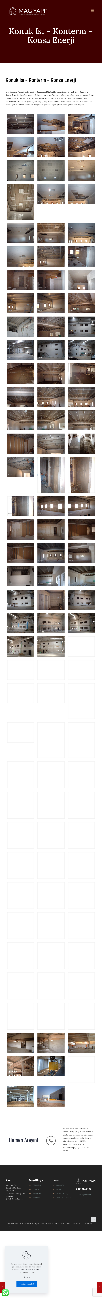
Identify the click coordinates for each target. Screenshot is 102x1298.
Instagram (37, 1195)
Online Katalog (62, 1195)
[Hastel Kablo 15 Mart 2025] (2, 1287)
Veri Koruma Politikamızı (31, 1269)
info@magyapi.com (83, 1196)
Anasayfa (60, 1187)
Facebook (36, 1199)
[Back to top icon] (93, 1222)
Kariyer (59, 1191)
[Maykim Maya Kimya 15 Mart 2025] (99, 1287)
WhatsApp (37, 1187)
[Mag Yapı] (27, 10)
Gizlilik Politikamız (63, 1199)
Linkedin (36, 1191)
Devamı (27, 1277)
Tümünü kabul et (26, 1283)
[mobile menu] (92, 10)
